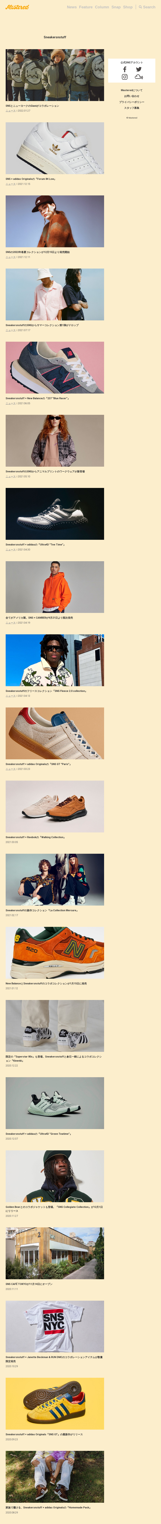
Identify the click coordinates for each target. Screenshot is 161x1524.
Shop (128, 7)
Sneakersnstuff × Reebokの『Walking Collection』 (36, 837)
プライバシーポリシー (131, 102)
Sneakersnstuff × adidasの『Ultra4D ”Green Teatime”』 (39, 1133)
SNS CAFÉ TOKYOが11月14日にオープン (29, 1284)
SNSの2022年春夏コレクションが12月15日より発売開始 (38, 252)
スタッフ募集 (131, 107)
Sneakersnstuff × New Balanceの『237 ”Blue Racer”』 (38, 398)
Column (102, 7)
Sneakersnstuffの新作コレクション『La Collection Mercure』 (42, 910)
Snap (116, 7)
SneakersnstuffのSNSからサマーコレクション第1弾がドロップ (42, 325)
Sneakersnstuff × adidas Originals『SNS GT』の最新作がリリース (44, 1434)
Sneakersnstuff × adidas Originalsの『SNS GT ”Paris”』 (39, 764)
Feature (86, 7)
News (72, 7)
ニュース (11, 110)
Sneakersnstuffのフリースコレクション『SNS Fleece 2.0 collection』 (46, 691)
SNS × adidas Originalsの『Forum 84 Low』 (31, 178)
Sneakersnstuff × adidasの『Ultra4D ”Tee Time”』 (36, 544)
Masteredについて (132, 90)
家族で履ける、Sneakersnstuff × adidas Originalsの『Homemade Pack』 (49, 1507)
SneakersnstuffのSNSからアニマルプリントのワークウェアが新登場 (45, 471)
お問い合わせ (131, 96)
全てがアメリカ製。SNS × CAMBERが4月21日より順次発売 (39, 617)
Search (149, 7)
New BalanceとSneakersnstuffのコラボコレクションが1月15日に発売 (46, 983)
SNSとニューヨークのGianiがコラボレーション (32, 105)
